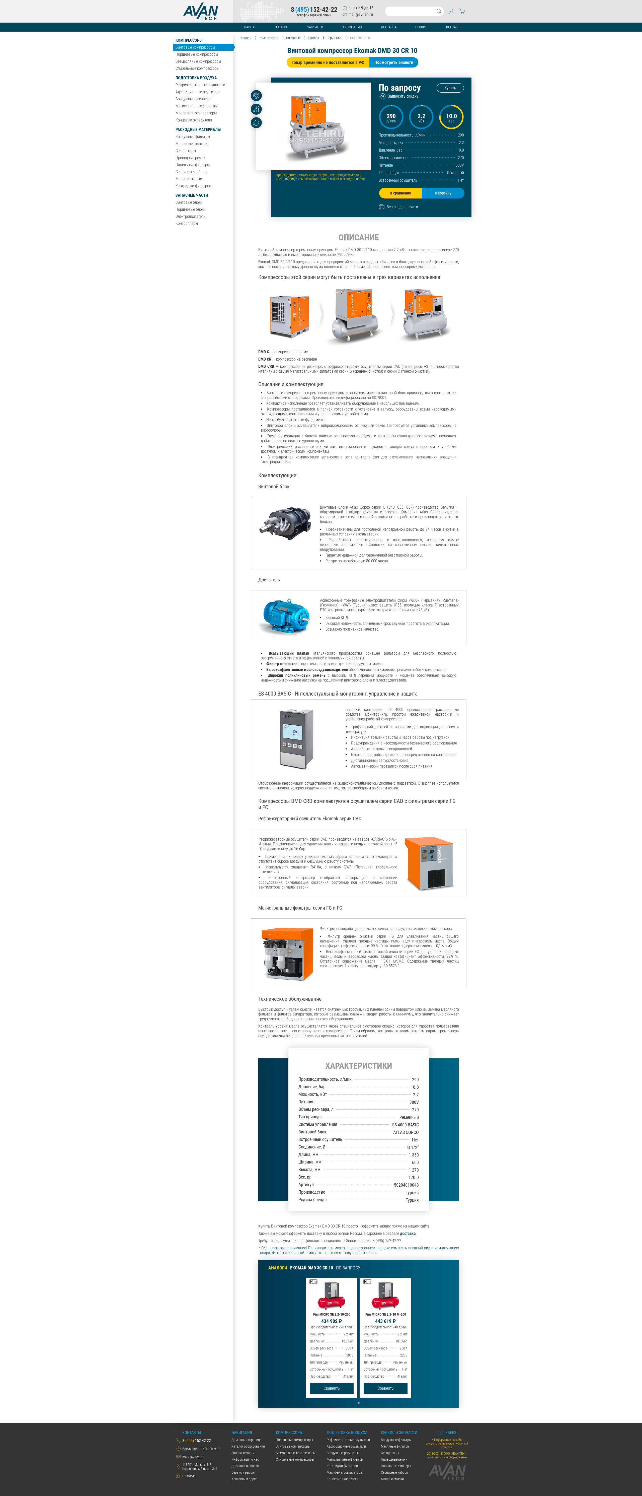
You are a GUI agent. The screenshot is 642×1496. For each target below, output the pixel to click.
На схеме (188, 1476)
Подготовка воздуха (196, 78)
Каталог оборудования (248, 1446)
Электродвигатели (191, 216)
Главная (250, 27)
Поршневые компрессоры (197, 54)
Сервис (421, 27)
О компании (352, 27)
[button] (359, 1403)
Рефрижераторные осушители (200, 85)
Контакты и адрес (244, 1479)
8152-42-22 (314, 9)
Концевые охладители (194, 120)
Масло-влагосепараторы (196, 113)
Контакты (454, 27)
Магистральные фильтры (196, 106)
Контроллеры (187, 223)
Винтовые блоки (189, 202)
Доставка (389, 27)
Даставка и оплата (245, 1466)
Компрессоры (189, 40)
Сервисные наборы (191, 171)
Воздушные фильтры (193, 136)
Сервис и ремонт (243, 1472)
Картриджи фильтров (193, 185)
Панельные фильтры (193, 164)
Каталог (282, 27)
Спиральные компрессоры (197, 68)
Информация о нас (245, 1459)
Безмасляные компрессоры (198, 61)
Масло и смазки (189, 178)
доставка (408, 1233)
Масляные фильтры (192, 143)
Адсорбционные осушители (198, 92)
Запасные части (192, 195)
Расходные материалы (198, 129)
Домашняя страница (246, 1440)
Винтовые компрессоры (195, 47)
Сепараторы (186, 150)
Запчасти (315, 27)
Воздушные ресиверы (193, 99)
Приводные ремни (190, 157)
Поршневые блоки (191, 209)
